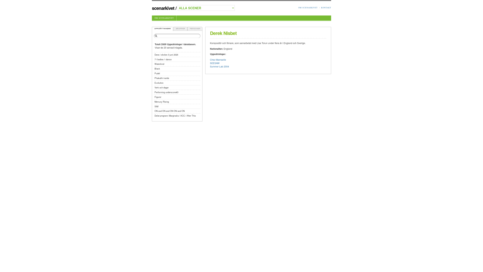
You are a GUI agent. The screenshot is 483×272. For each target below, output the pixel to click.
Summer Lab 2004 (219, 66)
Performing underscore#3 (166, 92)
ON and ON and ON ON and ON (170, 110)
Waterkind (159, 63)
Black (157, 68)
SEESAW (214, 63)
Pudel (157, 73)
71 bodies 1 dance (163, 59)
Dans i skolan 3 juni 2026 (166, 54)
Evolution (159, 82)
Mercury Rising (162, 101)
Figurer (158, 96)
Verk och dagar (162, 87)
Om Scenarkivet (308, 7)
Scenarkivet (163, 8)
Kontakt (326, 7)
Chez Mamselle (218, 59)
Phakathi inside (162, 78)
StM (156, 106)
